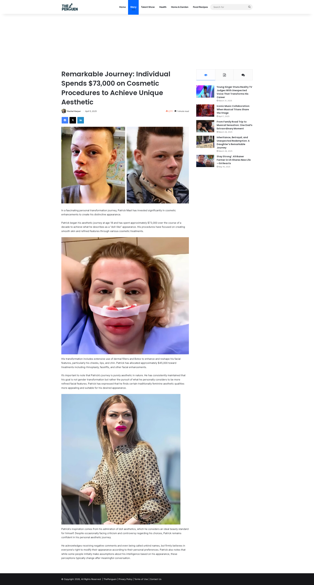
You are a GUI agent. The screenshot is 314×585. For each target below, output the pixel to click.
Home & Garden (179, 7)
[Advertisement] (157, 41)
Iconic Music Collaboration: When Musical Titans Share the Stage (233, 109)
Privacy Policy (125, 579)
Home (122, 7)
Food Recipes (200, 7)
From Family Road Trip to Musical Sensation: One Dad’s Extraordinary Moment (234, 125)
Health (162, 7)
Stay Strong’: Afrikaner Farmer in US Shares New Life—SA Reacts (234, 160)
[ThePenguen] (70, 7)
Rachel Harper (74, 111)
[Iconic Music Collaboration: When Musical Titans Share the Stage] (205, 110)
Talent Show (148, 7)
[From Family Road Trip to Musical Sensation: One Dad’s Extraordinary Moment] (205, 126)
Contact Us (155, 579)
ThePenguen (110, 579)
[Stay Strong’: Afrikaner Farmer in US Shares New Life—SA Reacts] (205, 161)
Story (133, 7)
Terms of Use (141, 579)
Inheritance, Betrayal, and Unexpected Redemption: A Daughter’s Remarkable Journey (233, 142)
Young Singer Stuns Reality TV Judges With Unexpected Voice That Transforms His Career (234, 92)
